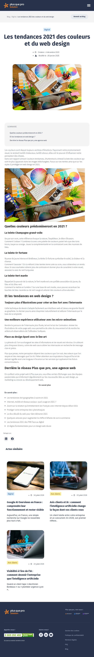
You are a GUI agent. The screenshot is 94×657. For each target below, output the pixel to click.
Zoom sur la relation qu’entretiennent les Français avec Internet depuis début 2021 (42, 405)
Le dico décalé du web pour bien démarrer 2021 (27, 413)
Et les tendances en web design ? (22, 136)
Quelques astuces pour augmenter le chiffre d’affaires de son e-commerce (38, 418)
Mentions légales (71, 640)
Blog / (9, 17)
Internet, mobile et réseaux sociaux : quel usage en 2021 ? (31, 401)
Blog (66, 649)
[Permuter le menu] (89, 5)
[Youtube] (51, 635)
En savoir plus (45, 385)
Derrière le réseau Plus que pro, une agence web (28, 140)
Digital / (14, 17)
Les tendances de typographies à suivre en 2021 (27, 397)
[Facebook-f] (41, 635)
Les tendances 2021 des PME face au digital (25, 422)
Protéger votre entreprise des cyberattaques (26, 409)
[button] (6, 438)
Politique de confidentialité (74, 635)
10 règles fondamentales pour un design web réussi (29, 426)
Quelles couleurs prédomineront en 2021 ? (26, 133)
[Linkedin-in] (46, 635)
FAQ (66, 644)
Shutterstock (50, 158)
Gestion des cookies (72, 631)
